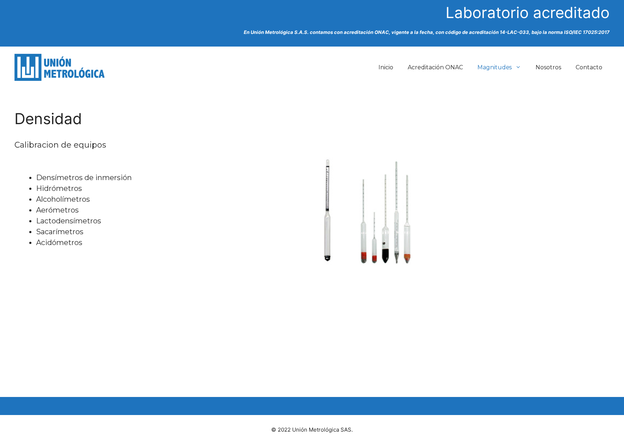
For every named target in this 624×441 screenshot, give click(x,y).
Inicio (385, 67)
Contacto (589, 67)
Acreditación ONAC (435, 67)
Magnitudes (494, 67)
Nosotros (548, 67)
